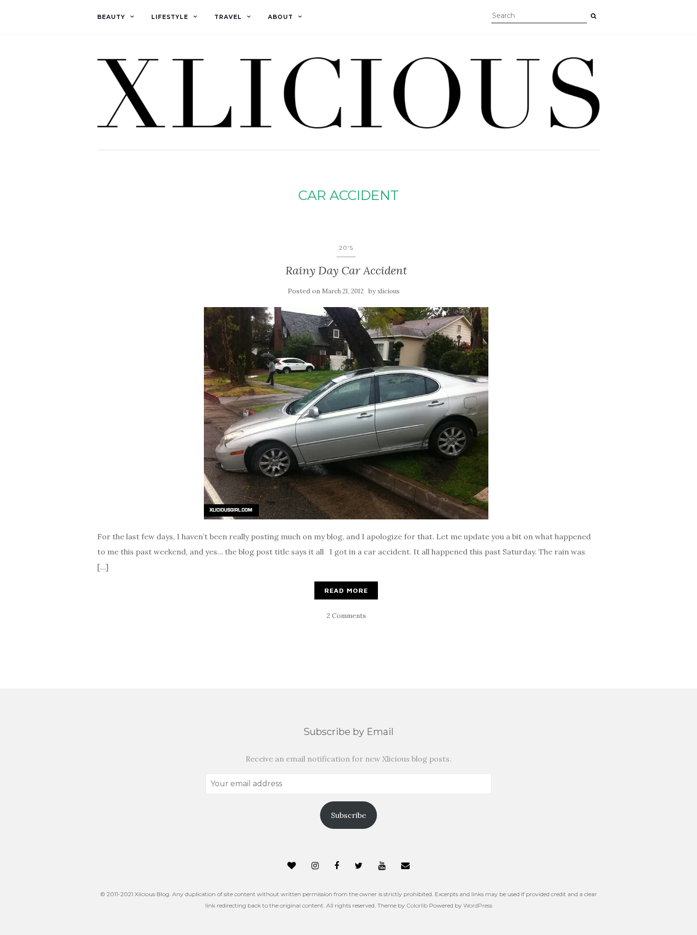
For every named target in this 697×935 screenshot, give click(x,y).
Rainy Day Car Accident (346, 270)
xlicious (388, 291)
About (280, 16)
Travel (228, 16)
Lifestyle (169, 16)
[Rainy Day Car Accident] (346, 413)
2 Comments (346, 615)
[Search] (593, 16)
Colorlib (417, 905)
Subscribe (348, 815)
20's (346, 247)
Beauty (111, 16)
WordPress (477, 905)
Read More (346, 590)
